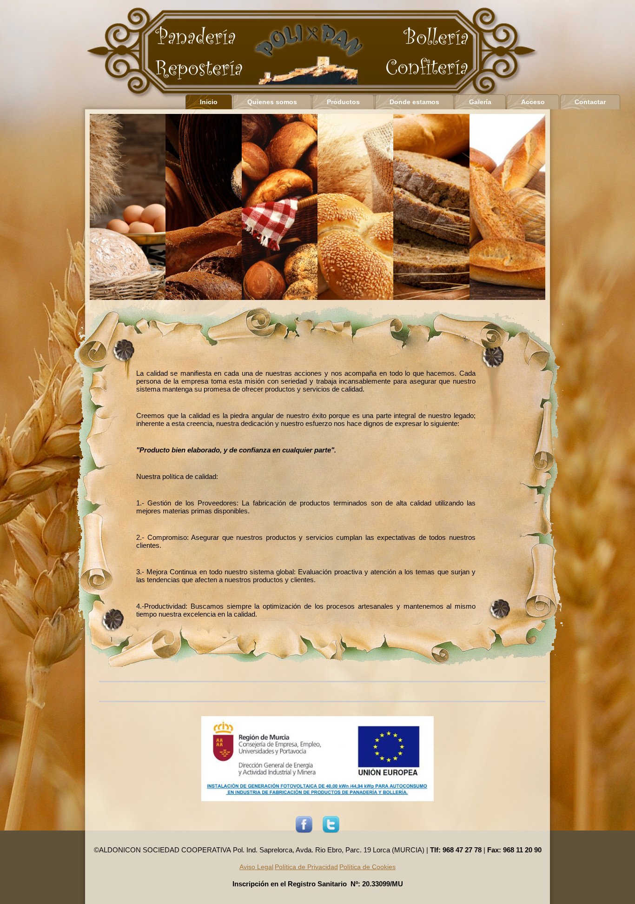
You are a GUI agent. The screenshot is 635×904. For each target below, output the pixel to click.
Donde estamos (414, 102)
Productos (343, 102)
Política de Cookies (367, 867)
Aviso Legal (256, 867)
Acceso (533, 102)
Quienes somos (272, 102)
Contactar (590, 102)
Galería (480, 102)
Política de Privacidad (306, 867)
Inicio (209, 102)
